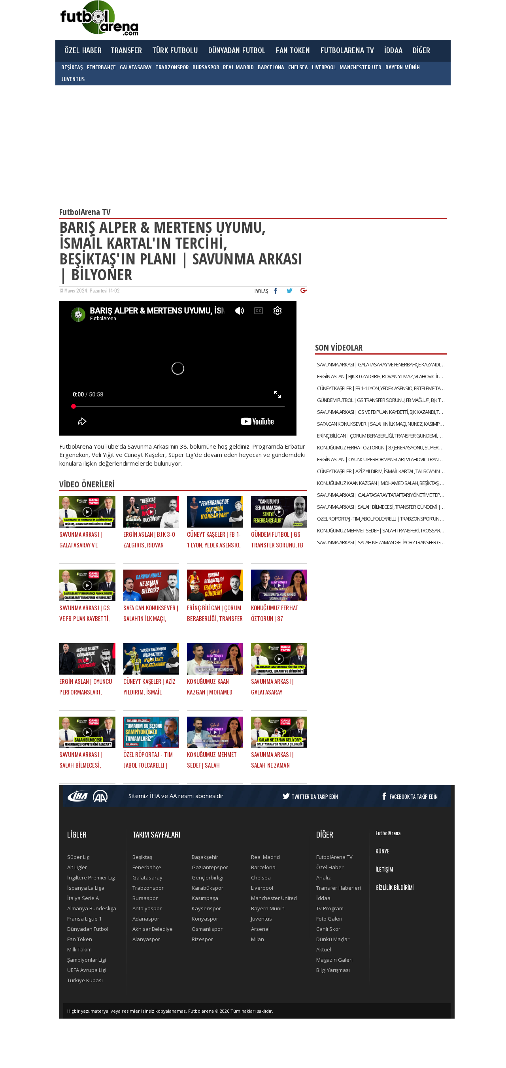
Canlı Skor (328, 928)
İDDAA (393, 50)
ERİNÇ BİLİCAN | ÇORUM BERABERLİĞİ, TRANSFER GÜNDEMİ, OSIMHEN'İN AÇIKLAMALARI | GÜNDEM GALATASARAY (382, 435)
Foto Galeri (329, 918)
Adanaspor (145, 918)
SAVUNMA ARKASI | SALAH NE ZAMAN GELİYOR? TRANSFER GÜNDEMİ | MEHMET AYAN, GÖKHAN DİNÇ (382, 542)
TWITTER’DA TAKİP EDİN (315, 796)
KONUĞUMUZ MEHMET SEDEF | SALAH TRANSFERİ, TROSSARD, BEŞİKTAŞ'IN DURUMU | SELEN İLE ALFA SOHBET (382, 530)
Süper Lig (78, 856)
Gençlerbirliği (207, 877)
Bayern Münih (268, 908)
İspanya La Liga (85, 887)
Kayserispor (206, 908)
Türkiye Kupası (85, 980)
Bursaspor (145, 898)
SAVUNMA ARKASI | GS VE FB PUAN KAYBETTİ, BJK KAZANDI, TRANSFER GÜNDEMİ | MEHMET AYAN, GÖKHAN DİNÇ (382, 411)
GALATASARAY (135, 67)
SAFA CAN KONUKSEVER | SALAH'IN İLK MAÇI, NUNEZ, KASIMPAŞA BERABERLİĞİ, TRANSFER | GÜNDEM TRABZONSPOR (382, 423)
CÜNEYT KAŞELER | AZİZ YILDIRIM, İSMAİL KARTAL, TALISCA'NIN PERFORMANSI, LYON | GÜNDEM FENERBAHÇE (382, 471)
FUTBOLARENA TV (347, 50)
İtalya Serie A (83, 898)
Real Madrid (265, 856)
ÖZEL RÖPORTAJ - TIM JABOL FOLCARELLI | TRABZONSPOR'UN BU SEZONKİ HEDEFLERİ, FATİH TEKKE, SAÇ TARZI (382, 518)
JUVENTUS (73, 79)
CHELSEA (298, 67)
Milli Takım (79, 949)
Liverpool (262, 887)
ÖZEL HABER (83, 50)
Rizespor (202, 939)
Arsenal (260, 928)
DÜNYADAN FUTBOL (237, 50)
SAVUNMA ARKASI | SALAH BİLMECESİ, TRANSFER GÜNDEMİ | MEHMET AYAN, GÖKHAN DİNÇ (382, 506)
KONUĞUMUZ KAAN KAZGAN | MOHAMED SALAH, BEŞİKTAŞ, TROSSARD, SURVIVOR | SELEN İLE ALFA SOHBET (382, 483)
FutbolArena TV (334, 856)
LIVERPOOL (324, 67)
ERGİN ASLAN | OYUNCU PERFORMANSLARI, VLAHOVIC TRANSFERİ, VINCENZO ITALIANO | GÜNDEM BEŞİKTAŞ (382, 459)
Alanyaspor (146, 939)
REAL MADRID (238, 67)
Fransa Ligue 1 (84, 918)
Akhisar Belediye (152, 928)
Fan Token (79, 939)
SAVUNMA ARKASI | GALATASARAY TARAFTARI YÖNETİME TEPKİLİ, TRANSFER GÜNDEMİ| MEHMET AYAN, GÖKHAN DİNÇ (382, 494)
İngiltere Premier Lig (91, 877)
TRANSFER (126, 50)
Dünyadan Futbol (87, 928)
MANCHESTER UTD (360, 67)
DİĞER (421, 50)
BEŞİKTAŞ (72, 67)
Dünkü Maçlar (332, 939)
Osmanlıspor (207, 928)
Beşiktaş (142, 856)
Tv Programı (330, 908)
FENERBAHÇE (101, 67)
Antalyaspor (147, 908)
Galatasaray (147, 877)
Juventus (261, 918)
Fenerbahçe (146, 867)
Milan (257, 939)
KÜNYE (382, 851)
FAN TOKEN (293, 50)
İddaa (323, 898)
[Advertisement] (290, 20)
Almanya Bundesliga (91, 908)
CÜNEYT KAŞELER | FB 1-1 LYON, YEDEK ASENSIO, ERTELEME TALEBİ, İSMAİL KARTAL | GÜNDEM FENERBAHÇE (382, 388)
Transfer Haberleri (338, 887)
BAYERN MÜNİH (402, 67)
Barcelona (263, 867)
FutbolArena (388, 832)
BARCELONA (271, 67)
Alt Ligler (77, 867)
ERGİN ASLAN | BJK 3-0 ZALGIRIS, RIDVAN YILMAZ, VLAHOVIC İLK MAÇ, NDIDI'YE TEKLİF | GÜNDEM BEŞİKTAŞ (382, 376)
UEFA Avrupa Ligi (86, 970)
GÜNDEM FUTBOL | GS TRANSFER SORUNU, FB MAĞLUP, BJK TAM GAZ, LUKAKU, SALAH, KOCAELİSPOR (382, 400)
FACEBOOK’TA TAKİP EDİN (414, 796)
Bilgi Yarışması (333, 970)
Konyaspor (205, 918)
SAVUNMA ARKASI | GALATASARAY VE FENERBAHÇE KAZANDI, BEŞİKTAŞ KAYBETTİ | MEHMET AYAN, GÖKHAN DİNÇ (382, 364)
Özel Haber (330, 867)
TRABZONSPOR (172, 67)
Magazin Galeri (334, 959)
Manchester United (274, 898)
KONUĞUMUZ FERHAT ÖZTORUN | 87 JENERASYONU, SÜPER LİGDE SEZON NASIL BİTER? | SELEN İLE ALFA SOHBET (382, 447)
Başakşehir (205, 856)
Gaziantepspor (210, 867)
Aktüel (323, 949)
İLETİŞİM (384, 869)
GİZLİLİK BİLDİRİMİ (394, 887)
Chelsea (261, 877)
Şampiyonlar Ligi (86, 959)
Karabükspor (207, 887)
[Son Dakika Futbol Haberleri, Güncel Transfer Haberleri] (98, 18)
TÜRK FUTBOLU (175, 50)
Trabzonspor (148, 887)
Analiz (323, 877)
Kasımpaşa (205, 898)
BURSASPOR (206, 67)
